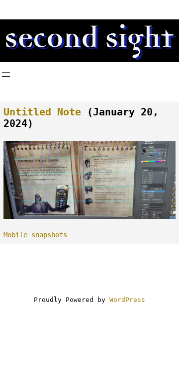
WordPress (127, 299)
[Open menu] (6, 75)
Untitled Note (42, 112)
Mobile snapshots (35, 235)
